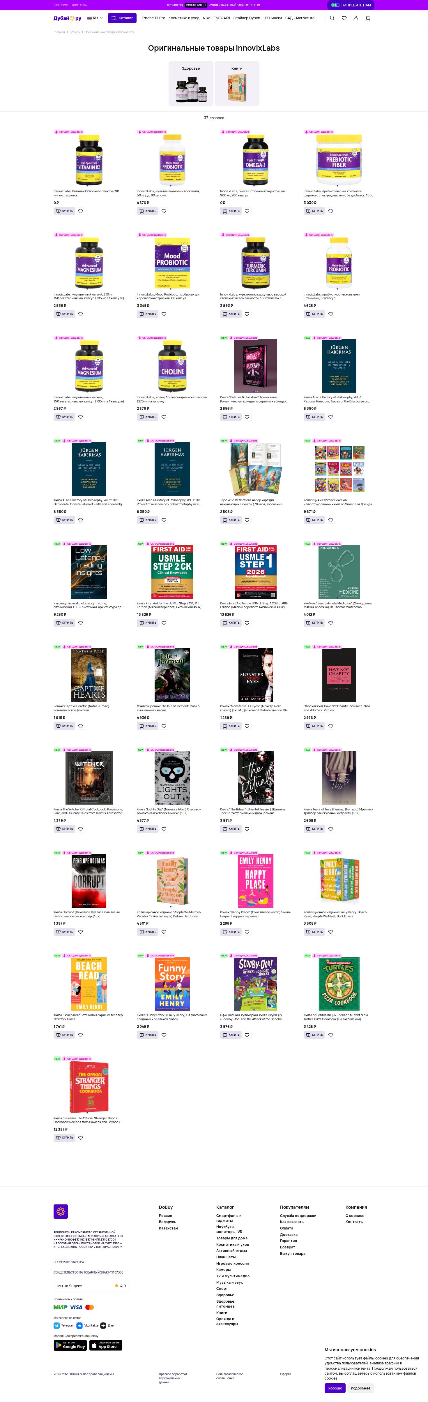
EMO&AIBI (222, 17)
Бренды (75, 32)
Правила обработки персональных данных (173, 1378)
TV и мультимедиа (233, 1275)
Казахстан (168, 1228)
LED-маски (272, 17)
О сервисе (61, 5)
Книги (221, 1312)
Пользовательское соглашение (229, 1376)
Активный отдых (231, 1250)
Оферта (285, 1374)
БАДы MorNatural (300, 17)
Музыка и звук (229, 1282)
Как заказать (292, 1221)
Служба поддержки (298, 1215)
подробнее (360, 1388)
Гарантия (288, 1240)
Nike (206, 17)
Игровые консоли (232, 1263)
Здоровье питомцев (225, 1304)
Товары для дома (231, 1238)
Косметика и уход (184, 17)
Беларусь (167, 1221)
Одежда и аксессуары (227, 1321)
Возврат (287, 1247)
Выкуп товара (292, 1253)
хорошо (335, 1388)
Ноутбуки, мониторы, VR (229, 1229)
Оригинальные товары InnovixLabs (109, 32)
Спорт (222, 1288)
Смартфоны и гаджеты (229, 1218)
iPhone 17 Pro (153, 17)
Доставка (79, 5)
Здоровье (225, 1294)
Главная (59, 32)
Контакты (355, 1221)
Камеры (223, 1269)
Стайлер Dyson (247, 17)
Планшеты (226, 1257)
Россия (165, 1215)
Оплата (286, 1228)
